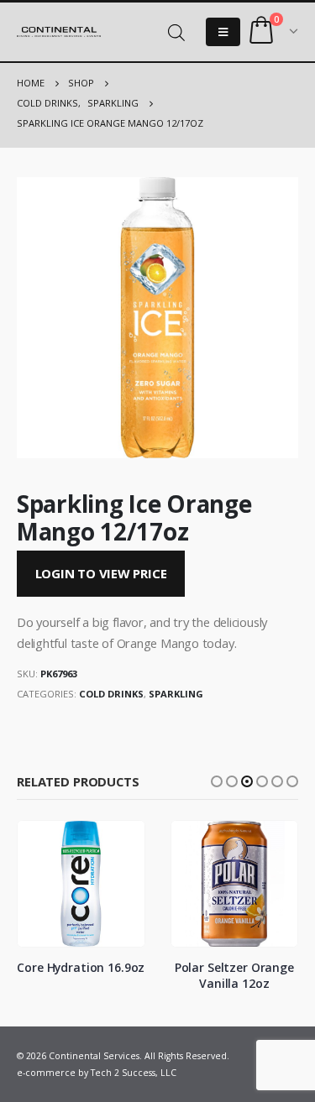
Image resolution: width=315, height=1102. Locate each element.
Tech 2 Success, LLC (133, 1072)
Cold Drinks (111, 693)
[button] (216, 781)
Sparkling (176, 693)
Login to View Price (101, 573)
